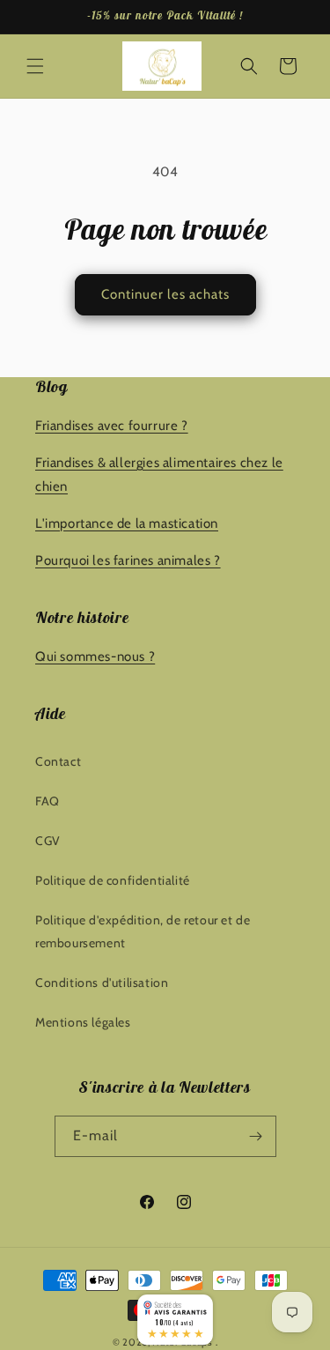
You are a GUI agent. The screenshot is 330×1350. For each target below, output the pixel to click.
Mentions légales (83, 1022)
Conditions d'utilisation (101, 982)
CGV (48, 841)
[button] (35, 66)
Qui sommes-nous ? (95, 656)
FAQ (47, 801)
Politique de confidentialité (112, 880)
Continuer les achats (165, 294)
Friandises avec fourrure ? (111, 426)
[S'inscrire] (256, 1136)
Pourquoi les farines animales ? (128, 560)
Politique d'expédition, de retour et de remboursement (142, 931)
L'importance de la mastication (126, 523)
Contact (58, 761)
